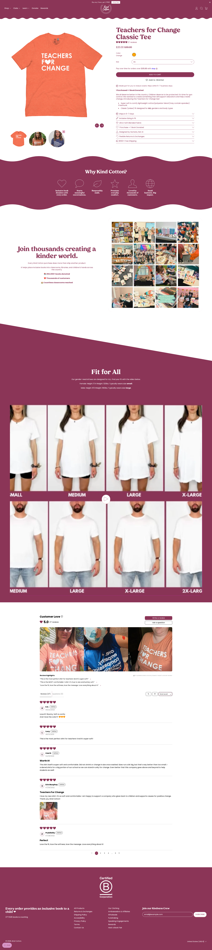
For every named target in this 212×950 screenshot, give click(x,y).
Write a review (158, 618)
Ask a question (158, 622)
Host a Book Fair (115, 927)
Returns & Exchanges (83, 911)
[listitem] (62, 649)
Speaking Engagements (118, 921)
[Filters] (155, 694)
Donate (35, 8)
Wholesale (112, 914)
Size (117, 62)
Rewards (44, 8)
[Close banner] (210, 2)
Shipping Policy (80, 914)
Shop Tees (116, 2)
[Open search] (148, 694)
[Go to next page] (119, 853)
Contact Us (79, 927)
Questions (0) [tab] (57, 694)
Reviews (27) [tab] (46, 694)
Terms (77, 924)
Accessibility (79, 918)
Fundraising (113, 918)
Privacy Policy (80, 921)
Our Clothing (113, 908)
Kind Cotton (16, 941)
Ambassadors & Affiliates (119, 911)
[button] (201, 8)
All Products (79, 908)
